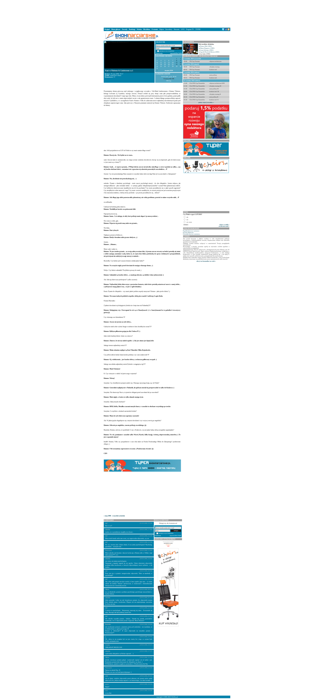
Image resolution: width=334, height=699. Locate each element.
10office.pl (174, 697)
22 (176, 64)
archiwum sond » (224, 226)
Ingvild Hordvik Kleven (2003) (209, 52)
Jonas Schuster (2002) (206, 50)
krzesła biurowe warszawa (192, 234)
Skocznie (176, 29)
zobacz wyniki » (224, 224)
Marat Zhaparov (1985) (207, 48)
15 (176, 62)
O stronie (155, 29)
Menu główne (115, 29)
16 (180, 62)
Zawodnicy (168, 29)
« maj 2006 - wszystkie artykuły (114, 516)
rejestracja (159, 53)
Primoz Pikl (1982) (206, 46)
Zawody (124, 29)
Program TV (190, 29)
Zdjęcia (161, 29)
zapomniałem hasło (176, 53)
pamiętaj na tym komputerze (166, 51)
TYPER (197, 29)
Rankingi (132, 29)
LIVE (182, 29)
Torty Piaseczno (189, 232)
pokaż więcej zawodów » (206, 102)
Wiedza (139, 29)
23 (180, 64)
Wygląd (107, 29)
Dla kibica (146, 29)
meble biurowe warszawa (191, 231)
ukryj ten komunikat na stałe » (206, 261)
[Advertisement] (167, 14)
